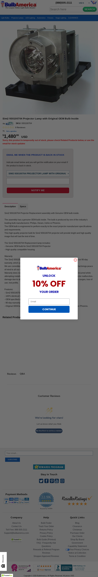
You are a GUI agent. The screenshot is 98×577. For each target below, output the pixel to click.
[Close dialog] (75, 260)
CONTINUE (49, 309)
